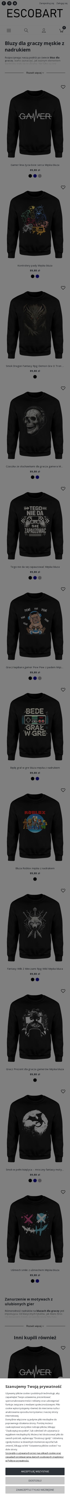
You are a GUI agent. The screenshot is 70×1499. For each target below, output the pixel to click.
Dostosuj (35, 1480)
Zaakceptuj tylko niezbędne (35, 1489)
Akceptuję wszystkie (35, 1471)
